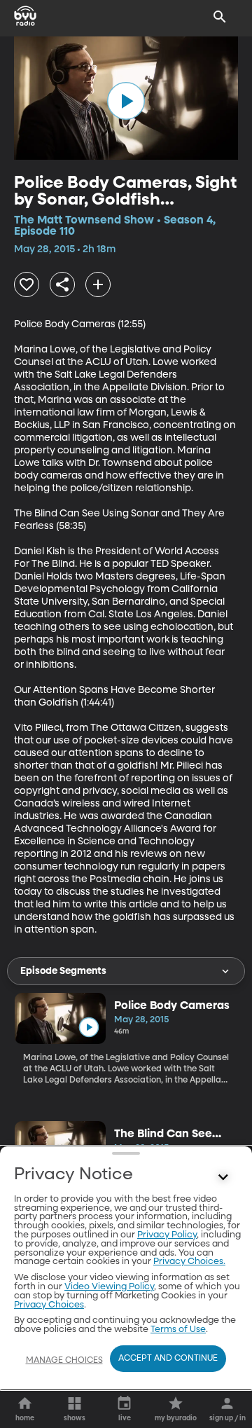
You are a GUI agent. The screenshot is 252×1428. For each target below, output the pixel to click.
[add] (98, 284)
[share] (62, 284)
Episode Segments (63, 971)
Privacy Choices (49, 1305)
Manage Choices (64, 1361)
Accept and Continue (168, 1358)
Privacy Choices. (189, 1261)
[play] (126, 101)
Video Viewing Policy (109, 1286)
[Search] (220, 17)
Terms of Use (178, 1329)
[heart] (26, 284)
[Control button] (223, 1177)
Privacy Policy (167, 1235)
